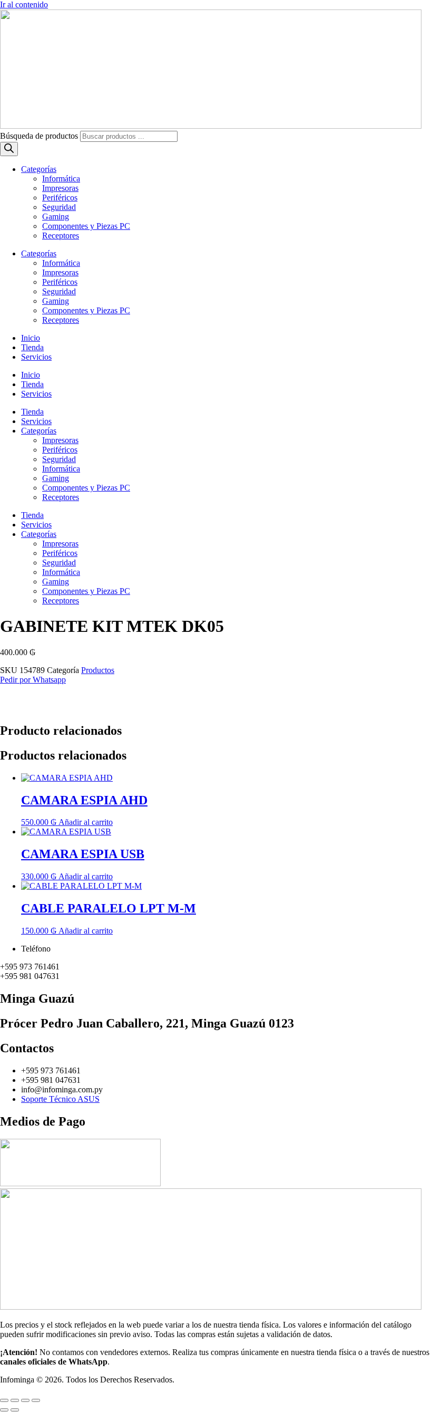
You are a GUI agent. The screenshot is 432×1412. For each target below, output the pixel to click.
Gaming (55, 216)
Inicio (30, 337)
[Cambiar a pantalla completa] (15, 1400)
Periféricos (59, 197)
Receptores (60, 235)
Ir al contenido (24, 4)
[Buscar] (9, 149)
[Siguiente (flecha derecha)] (15, 1409)
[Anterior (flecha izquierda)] (4, 1409)
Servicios (36, 356)
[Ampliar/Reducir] (4, 1400)
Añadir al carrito (85, 822)
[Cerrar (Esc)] (36, 1400)
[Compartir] (25, 1400)
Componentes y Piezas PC (86, 226)
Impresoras (60, 188)
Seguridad (59, 207)
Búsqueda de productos (40, 135)
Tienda (32, 347)
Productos (97, 670)
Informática (61, 178)
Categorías (38, 169)
